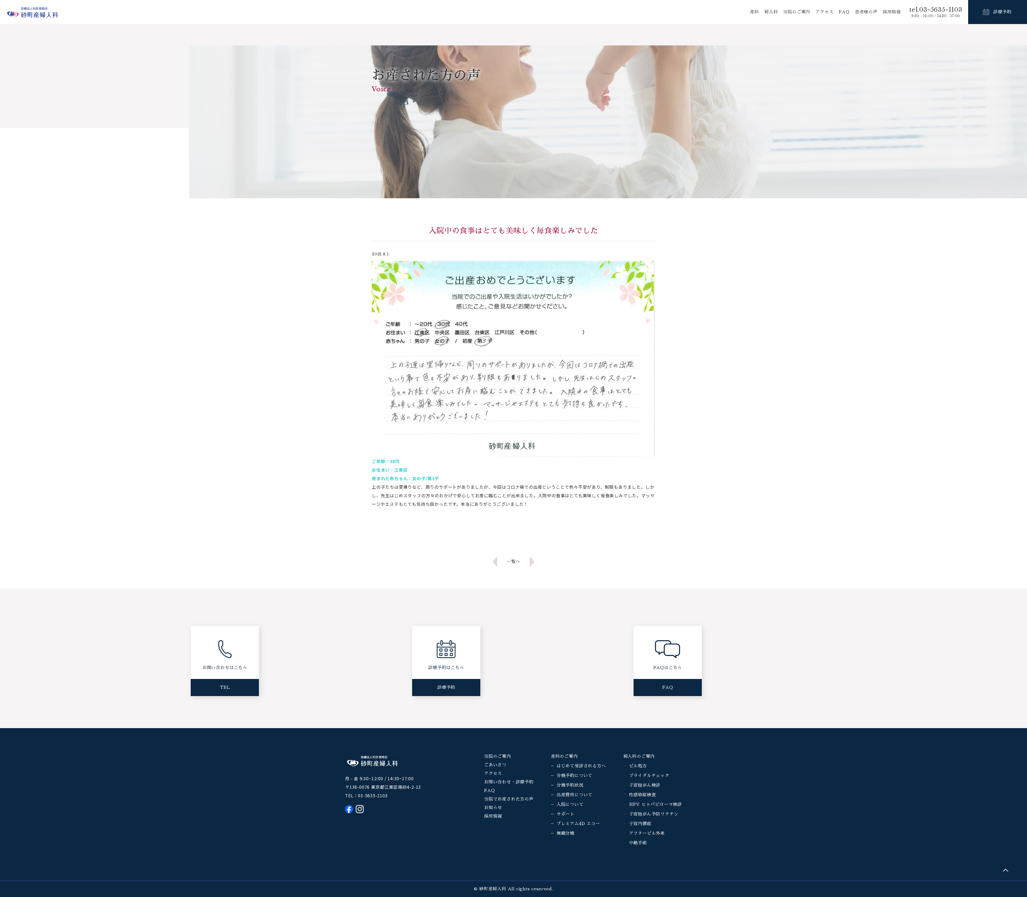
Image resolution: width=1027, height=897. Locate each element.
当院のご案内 (796, 12)
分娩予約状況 (570, 785)
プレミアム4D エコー (578, 824)
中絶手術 (638, 843)
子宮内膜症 (640, 824)
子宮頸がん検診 (645, 785)
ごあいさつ (495, 765)
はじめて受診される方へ (581, 766)
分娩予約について (574, 776)
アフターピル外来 (647, 833)
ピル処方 (638, 766)
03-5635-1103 (373, 795)
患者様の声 (866, 12)
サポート (565, 814)
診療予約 (1002, 12)
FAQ (844, 12)
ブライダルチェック (649, 776)
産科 (754, 12)
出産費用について (574, 795)
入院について (570, 804)
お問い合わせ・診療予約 (509, 782)
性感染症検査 (642, 795)
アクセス (824, 12)
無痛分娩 (565, 833)
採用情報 (892, 12)
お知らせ (493, 808)
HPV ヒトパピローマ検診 (655, 804)
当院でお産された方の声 (509, 799)
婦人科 (771, 12)
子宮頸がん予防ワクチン (654, 814)
